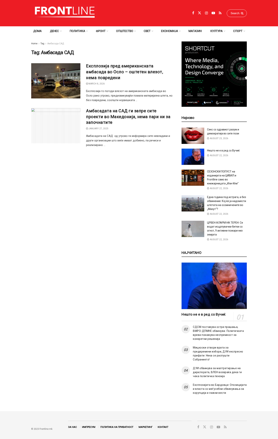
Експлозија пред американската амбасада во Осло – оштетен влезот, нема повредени (124, 72)
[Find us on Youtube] (213, 13)
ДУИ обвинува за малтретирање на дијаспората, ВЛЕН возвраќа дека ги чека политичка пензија (217, 372)
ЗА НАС (72, 427)
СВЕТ (147, 31)
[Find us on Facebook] (193, 13)
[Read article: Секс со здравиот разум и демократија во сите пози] (193, 136)
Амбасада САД (55, 43)
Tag (42, 43)
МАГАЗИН (195, 31)
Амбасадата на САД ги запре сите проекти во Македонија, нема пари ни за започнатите (128, 116)
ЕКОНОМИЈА (169, 31)
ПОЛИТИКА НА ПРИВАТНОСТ (116, 427)
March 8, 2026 (96, 83)
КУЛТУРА (216, 31)
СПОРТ (237, 31)
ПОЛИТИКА (77, 31)
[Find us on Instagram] (206, 13)
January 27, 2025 (98, 128)
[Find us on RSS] (220, 13)
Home (34, 43)
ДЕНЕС (54, 31)
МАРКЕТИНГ (146, 427)
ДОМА (37, 31)
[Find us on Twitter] (199, 13)
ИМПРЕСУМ (88, 427)
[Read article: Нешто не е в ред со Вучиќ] (193, 157)
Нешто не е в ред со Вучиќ (223, 150)
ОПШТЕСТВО (124, 31)
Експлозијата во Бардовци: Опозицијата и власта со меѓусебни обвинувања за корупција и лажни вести (220, 388)
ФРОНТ (101, 31)
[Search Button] (243, 13)
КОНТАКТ (163, 427)
